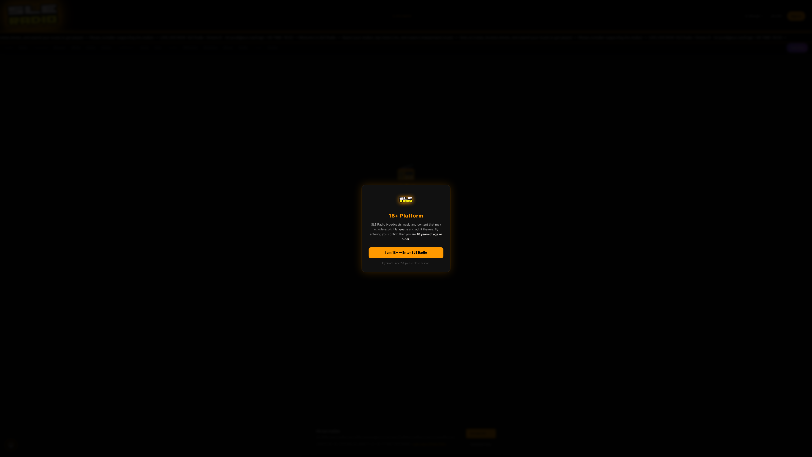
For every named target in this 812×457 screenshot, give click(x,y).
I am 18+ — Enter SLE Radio (406, 253)
